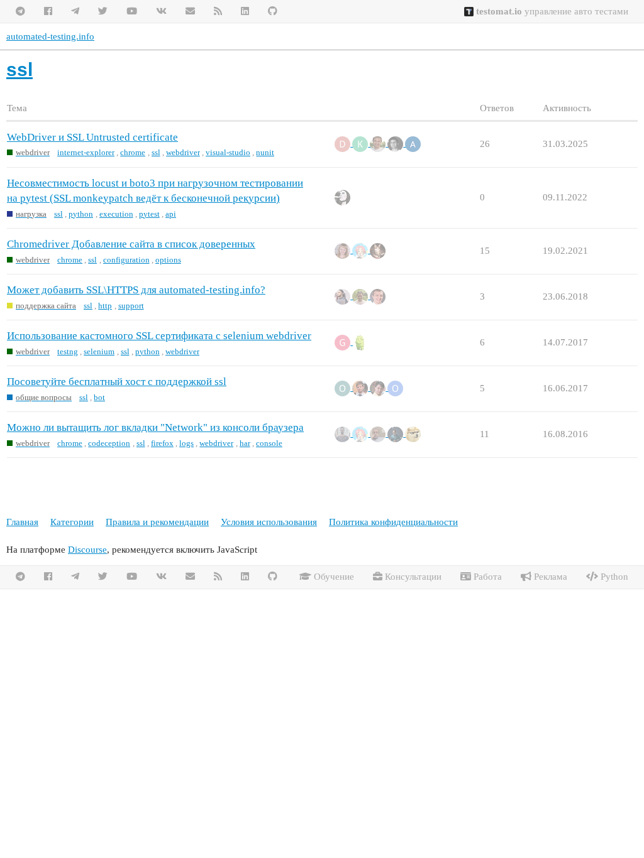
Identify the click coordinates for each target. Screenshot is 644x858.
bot (99, 397)
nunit (265, 152)
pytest (149, 214)
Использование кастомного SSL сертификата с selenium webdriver (159, 336)
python (81, 214)
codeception (109, 443)
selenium (99, 351)
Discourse (87, 550)
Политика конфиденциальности (393, 522)
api (170, 214)
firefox (162, 443)
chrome (132, 152)
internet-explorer (85, 152)
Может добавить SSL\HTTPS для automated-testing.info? (136, 290)
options (168, 259)
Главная (22, 522)
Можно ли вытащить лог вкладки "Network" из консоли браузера (155, 427)
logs (186, 443)
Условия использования (269, 522)
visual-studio (228, 152)
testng (67, 351)
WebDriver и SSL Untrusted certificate (92, 137)
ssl (156, 152)
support (131, 305)
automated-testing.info (50, 36)
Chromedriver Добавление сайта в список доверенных (131, 244)
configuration (126, 259)
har (245, 443)
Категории (72, 522)
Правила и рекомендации (157, 522)
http (105, 305)
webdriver (183, 152)
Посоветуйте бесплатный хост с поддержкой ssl (116, 382)
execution (116, 214)
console (269, 443)
